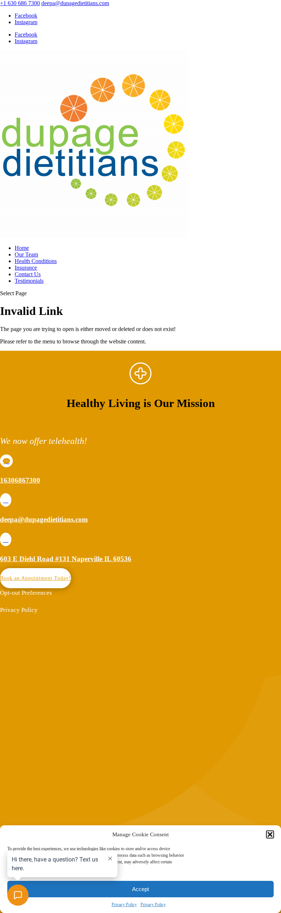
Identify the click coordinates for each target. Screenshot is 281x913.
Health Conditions (36, 261)
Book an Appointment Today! (35, 578)
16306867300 (20, 480)
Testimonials (29, 281)
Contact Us (28, 274)
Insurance (26, 268)
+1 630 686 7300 (20, 3)
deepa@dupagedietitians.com (44, 519)
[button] (270, 834)
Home (22, 248)
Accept (140, 889)
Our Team (26, 254)
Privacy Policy (124, 904)
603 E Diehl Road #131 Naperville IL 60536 (65, 559)
